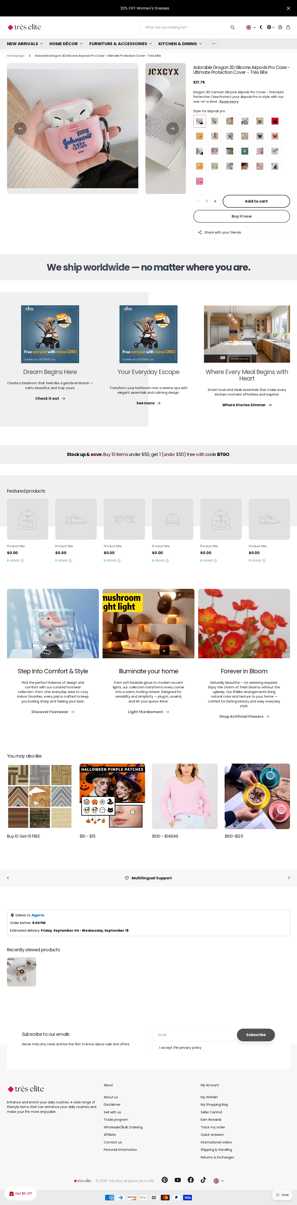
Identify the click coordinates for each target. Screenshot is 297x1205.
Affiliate (110, 1134)
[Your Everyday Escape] (148, 337)
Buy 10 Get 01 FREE (23, 836)
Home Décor (63, 44)
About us (111, 1097)
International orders (216, 1142)
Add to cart (256, 201)
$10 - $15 (88, 836)
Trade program (116, 1119)
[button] (20, 128)
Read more (229, 101)
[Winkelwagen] (288, 27)
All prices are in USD (139, 1181)
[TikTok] (203, 1180)
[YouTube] (178, 1180)
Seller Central (211, 1112)
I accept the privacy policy (180, 1047)
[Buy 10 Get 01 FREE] (40, 796)
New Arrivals (22, 44)
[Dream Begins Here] (50, 337)
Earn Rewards (211, 1119)
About (108, 1085)
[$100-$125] (257, 796)
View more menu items (213, 43)
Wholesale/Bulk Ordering (123, 1127)
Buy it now (242, 216)
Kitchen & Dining (177, 44)
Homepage (15, 55)
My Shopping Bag (214, 1104)
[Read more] (270, 27)
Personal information (120, 1149)
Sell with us (112, 1112)
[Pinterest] (165, 1180)
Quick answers (212, 1134)
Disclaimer (112, 1104)
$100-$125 (234, 836)
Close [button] (288, 8)
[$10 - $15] (112, 796)
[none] (8, 878)
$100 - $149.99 (165, 836)
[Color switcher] (261, 27)
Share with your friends (223, 232)
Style (209, 111)
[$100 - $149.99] (185, 796)
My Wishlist (209, 1097)
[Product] (27, 519)
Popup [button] (22, 560)
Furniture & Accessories (118, 44)
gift (110, 8)
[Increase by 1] (215, 201)
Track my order (213, 1127)
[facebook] (191, 1180)
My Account (210, 1085)
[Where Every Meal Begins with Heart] (247, 337)
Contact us (113, 1142)
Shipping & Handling (216, 1149)
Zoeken (232, 27)
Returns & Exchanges (217, 1157)
